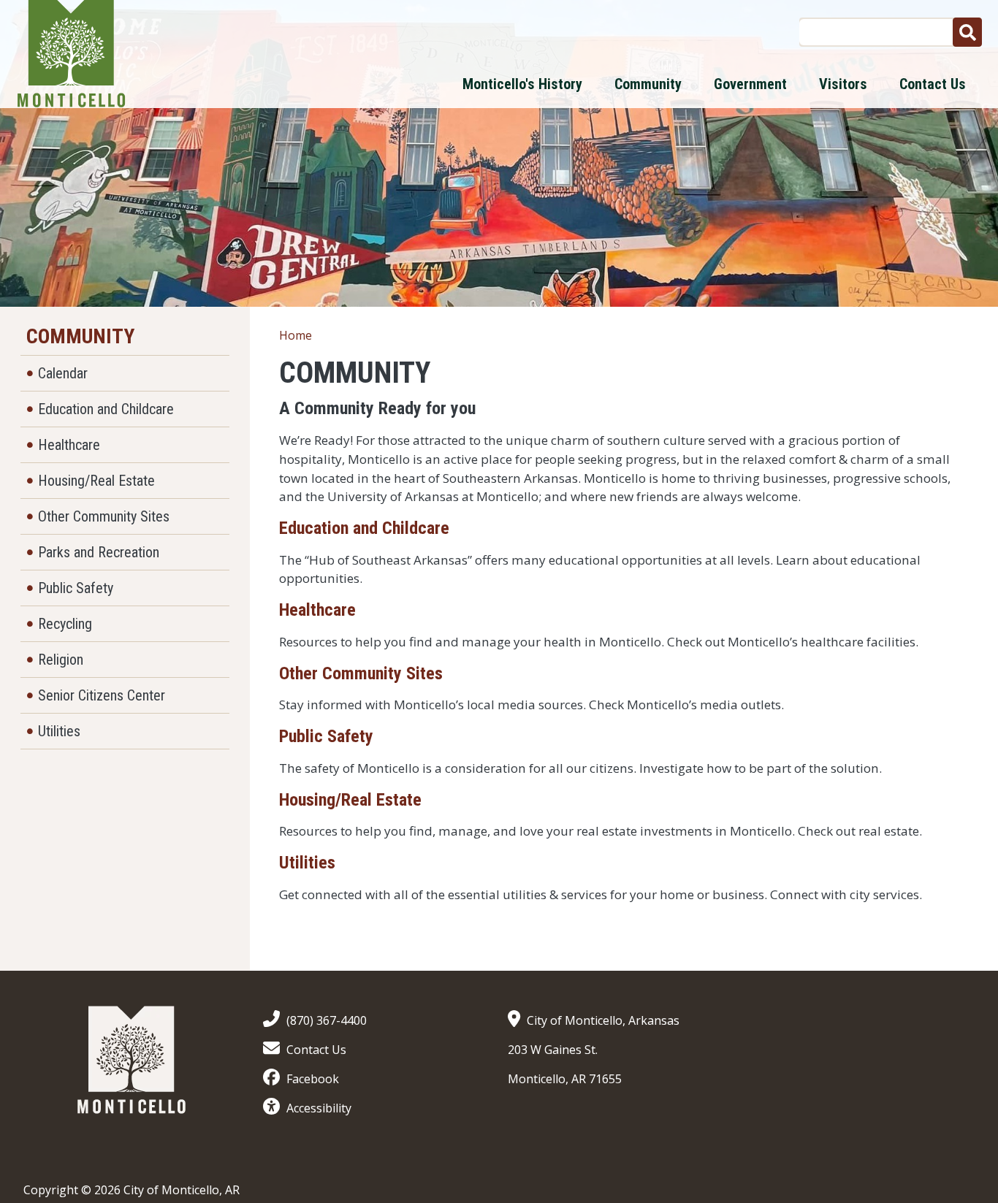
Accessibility (318, 1108)
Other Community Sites (361, 673)
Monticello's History (522, 84)
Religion (60, 659)
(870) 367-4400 (326, 1020)
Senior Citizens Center (101, 695)
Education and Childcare (364, 528)
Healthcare (317, 610)
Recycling (65, 624)
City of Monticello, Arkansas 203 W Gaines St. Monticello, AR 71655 (593, 1049)
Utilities (307, 862)
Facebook (312, 1079)
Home (295, 335)
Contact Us (932, 84)
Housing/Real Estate (350, 800)
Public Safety (326, 736)
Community (648, 84)
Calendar (63, 373)
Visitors (843, 84)
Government (750, 84)
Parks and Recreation (98, 552)
